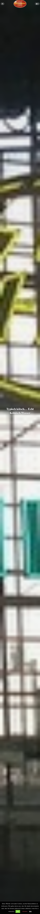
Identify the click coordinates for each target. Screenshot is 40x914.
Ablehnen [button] (24, 911)
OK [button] (18, 911)
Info (30, 911)
